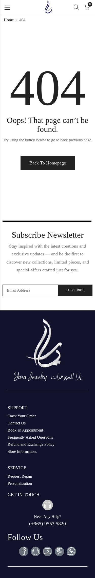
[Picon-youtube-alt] (47, 551)
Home (9, 20)
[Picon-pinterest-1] (59, 551)
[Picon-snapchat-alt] (35, 551)
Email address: (30, 290)
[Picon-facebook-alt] (23, 551)
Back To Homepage (47, 162)
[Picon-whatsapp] (71, 551)
